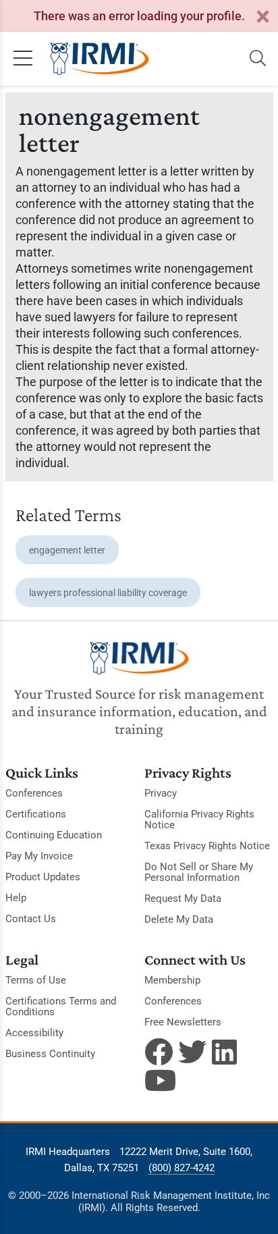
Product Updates (42, 877)
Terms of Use (35, 980)
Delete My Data (178, 919)
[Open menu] (23, 59)
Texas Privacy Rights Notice (207, 846)
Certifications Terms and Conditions (60, 1006)
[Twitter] (192, 1052)
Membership (172, 980)
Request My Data (182, 898)
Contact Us (30, 919)
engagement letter (67, 550)
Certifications (35, 814)
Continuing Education (53, 835)
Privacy (160, 793)
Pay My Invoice (39, 856)
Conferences (34, 793)
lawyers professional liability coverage (108, 592)
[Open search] (257, 58)
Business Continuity (50, 1054)
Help (15, 898)
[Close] (262, 17)
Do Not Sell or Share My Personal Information (198, 872)
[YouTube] (158, 1080)
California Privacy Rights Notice (199, 819)
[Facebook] (158, 1052)
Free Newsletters (182, 1022)
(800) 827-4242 (181, 1168)
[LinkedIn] (226, 1052)
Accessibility (34, 1033)
